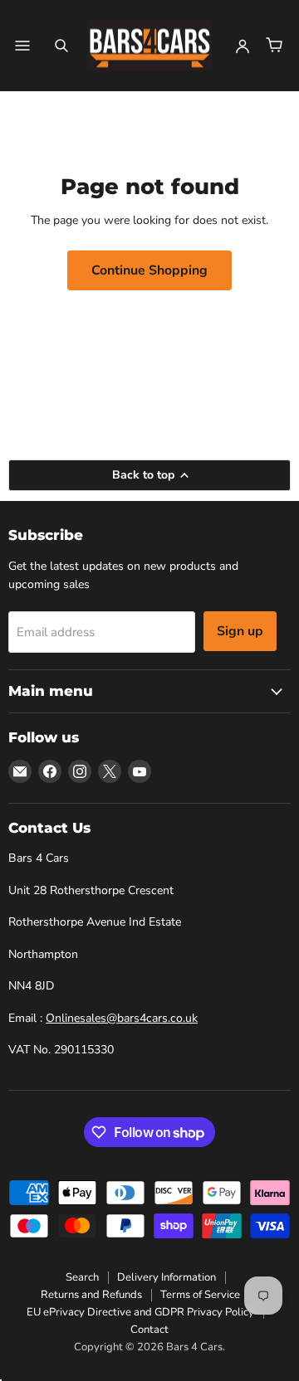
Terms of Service (200, 1294)
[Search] (61, 46)
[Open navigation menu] (22, 45)
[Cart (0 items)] (274, 46)
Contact (149, 1329)
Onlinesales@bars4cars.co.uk (122, 1018)
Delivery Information (166, 1277)
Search (82, 1277)
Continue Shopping (149, 270)
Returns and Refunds (91, 1294)
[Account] (242, 46)
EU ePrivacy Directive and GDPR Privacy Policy (140, 1312)
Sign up (240, 631)
